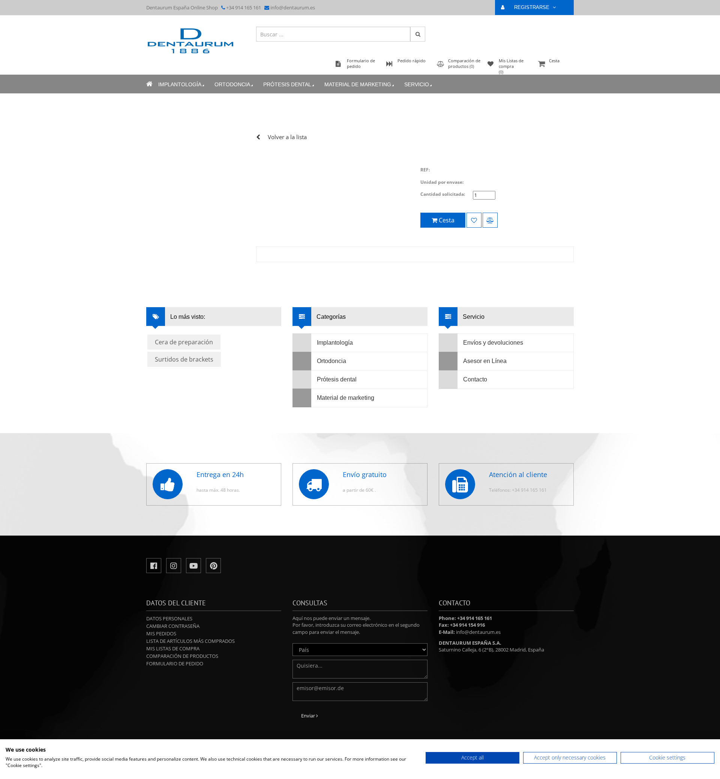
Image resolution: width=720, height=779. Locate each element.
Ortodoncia (232, 84)
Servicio (416, 84)
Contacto (475, 379)
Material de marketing (357, 84)
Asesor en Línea (485, 361)
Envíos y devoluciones (493, 342)
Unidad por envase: (442, 182)
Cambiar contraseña (173, 626)
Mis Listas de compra (173, 648)
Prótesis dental (287, 84)
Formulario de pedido (174, 663)
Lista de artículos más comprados (190, 641)
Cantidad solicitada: (442, 194)
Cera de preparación (184, 342)
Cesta (554, 60)
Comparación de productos (182, 656)
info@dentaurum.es (292, 7)
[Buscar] (417, 34)
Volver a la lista (287, 137)
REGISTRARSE (532, 7)
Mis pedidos (161, 633)
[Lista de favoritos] (474, 220)
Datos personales (169, 618)
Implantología (179, 84)
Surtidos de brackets (184, 359)
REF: (425, 170)
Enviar (308, 715)
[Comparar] (490, 220)
